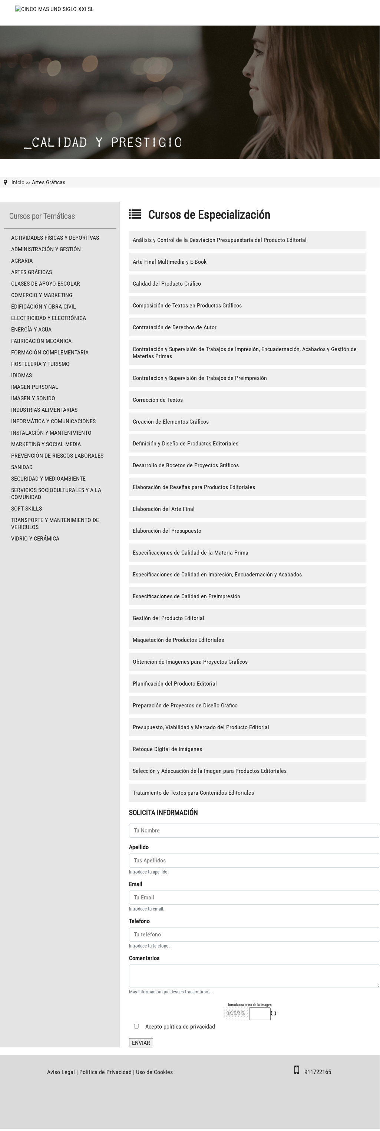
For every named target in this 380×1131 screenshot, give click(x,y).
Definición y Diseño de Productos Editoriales (185, 443)
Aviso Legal (61, 1072)
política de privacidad (189, 1026)
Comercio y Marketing (41, 295)
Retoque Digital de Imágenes (167, 749)
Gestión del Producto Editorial (168, 618)
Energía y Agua (31, 329)
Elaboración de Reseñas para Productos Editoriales (194, 487)
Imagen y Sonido (33, 398)
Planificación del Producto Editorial (175, 683)
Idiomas (21, 375)
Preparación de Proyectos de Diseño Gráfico (185, 705)
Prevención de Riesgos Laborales (57, 455)
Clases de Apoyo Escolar (45, 283)
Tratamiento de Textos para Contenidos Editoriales (193, 792)
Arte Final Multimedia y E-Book (169, 261)
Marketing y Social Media (46, 444)
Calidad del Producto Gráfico (167, 283)
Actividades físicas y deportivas (55, 237)
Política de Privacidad (105, 1072)
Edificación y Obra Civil (43, 306)
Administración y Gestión (46, 249)
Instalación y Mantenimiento (51, 432)
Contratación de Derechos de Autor (175, 327)
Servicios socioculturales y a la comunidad (56, 494)
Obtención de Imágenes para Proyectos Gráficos (190, 661)
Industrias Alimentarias (44, 409)
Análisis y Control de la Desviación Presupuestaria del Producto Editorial (220, 239)
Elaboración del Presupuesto (167, 530)
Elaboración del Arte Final (164, 508)
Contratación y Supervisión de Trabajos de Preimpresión (200, 377)
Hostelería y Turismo (40, 363)
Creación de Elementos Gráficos (171, 421)
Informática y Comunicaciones (53, 421)
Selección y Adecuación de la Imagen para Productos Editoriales (210, 770)
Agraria (22, 260)
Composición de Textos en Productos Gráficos (187, 305)
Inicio (17, 182)
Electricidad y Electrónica (48, 318)
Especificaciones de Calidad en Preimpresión (186, 596)
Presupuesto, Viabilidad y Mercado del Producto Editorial (201, 727)
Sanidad (22, 467)
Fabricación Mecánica (41, 340)
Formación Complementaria (50, 352)
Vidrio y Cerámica (35, 538)
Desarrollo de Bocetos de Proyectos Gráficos (186, 465)
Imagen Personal (34, 386)
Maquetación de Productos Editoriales (178, 639)
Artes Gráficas (31, 272)
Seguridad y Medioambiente (48, 478)
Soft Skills (26, 508)
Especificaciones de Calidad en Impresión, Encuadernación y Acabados (217, 574)
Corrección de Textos (158, 399)
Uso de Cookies (154, 1072)
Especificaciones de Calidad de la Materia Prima (190, 552)
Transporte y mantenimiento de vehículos (55, 523)
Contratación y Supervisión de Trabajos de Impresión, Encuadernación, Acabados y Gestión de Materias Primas (245, 353)
